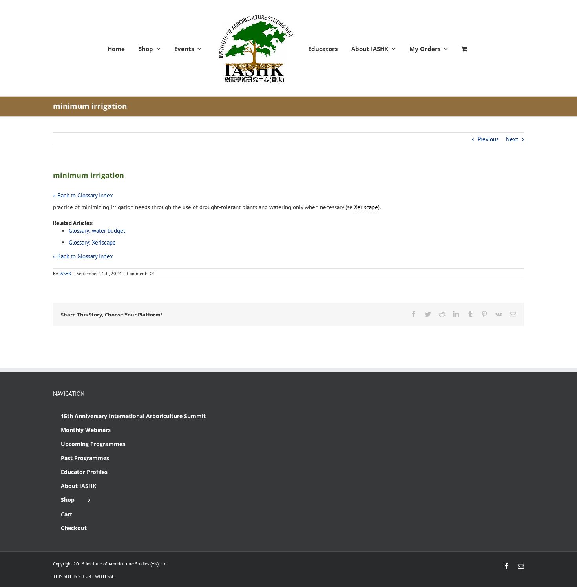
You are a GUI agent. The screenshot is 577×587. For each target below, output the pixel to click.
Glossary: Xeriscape (92, 242)
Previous (488, 139)
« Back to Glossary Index (83, 195)
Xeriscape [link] (366, 207)
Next (512, 139)
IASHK (65, 273)
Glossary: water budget (97, 230)
